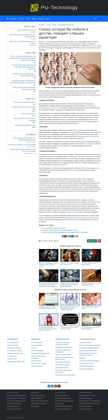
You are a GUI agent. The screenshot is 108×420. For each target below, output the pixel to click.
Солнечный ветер (37, 350)
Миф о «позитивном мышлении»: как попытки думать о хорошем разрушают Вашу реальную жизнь (22, 59)
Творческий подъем (62, 367)
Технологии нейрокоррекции (16, 401)
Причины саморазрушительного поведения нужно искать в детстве (48, 264)
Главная (41, 25)
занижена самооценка (86, 144)
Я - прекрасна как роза (14, 350)
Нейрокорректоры (37, 398)
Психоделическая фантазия (40, 353)
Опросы (41, 19)
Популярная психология (66, 25)
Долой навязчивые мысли (88, 350)
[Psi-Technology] (54, 8)
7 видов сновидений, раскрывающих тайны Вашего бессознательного (65, 232)
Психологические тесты (63, 409)
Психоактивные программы (64, 401)
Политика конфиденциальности (89, 403)
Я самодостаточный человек (88, 348)
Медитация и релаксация (39, 401)
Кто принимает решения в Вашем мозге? (89, 263)
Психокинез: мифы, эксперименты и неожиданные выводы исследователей (23, 82)
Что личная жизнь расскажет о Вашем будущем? (91, 327)
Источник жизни (12, 345)
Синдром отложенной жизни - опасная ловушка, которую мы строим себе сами (69, 285)
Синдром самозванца (86, 369)
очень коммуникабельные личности (68, 204)
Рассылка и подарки (85, 398)
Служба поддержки (85, 409)
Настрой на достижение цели (65, 375)
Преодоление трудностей (15, 361)
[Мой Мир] (70, 236)
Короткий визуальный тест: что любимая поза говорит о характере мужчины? (69, 308)
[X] (65, 236)
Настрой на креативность (63, 347)
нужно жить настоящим (74, 212)
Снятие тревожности (86, 363)
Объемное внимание (86, 366)
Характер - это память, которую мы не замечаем (69, 263)
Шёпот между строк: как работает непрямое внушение (24, 89)
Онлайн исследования (14, 403)
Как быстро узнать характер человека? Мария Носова (59, 230)
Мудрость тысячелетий (63, 355)
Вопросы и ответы (85, 406)
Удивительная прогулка (15, 353)
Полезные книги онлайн (63, 398)
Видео (34, 19)
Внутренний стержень (62, 365)
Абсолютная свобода (14, 348)
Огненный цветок (37, 366)
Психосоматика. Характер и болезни (54, 228)
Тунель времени (36, 345)
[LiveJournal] (72, 236)
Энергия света (36, 361)
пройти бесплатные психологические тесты (82, 217)
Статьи (21, 19)
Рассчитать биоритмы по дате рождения (22, 145)
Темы (54, 25)
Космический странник (39, 363)
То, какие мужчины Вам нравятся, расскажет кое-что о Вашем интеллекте (48, 328)
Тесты (28, 19)
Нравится (92, 241)
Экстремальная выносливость (89, 361)
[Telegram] (75, 236)
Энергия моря (12, 359)
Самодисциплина (85, 342)
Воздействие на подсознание (16, 398)
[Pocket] (77, 236)
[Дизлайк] (99, 241)
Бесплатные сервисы (62, 395)
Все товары (34, 406)
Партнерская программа (87, 395)
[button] (95, 18)
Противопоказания (13, 406)
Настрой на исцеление (62, 362)
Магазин (13, 19)
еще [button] (47, 19)
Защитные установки (14, 409)
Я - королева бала (13, 342)
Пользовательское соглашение (89, 401)
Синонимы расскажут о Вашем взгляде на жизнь (69, 327)
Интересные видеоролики (63, 406)
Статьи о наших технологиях (16, 395)
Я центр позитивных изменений (90, 345)
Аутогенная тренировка (39, 403)
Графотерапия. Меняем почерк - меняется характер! (91, 284)
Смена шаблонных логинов (26, 30)
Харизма (82, 358)
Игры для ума (59, 403)
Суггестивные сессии (38, 395)
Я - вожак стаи (12, 356)
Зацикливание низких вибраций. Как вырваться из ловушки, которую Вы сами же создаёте (48, 285)
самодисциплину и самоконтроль (87, 136)
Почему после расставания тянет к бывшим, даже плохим (24, 76)
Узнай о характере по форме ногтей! (90, 307)
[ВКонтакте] (63, 236)
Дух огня (34, 348)
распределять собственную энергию (80, 157)
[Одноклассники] (68, 236)
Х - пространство (36, 342)
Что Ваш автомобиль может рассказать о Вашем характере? (48, 307)
